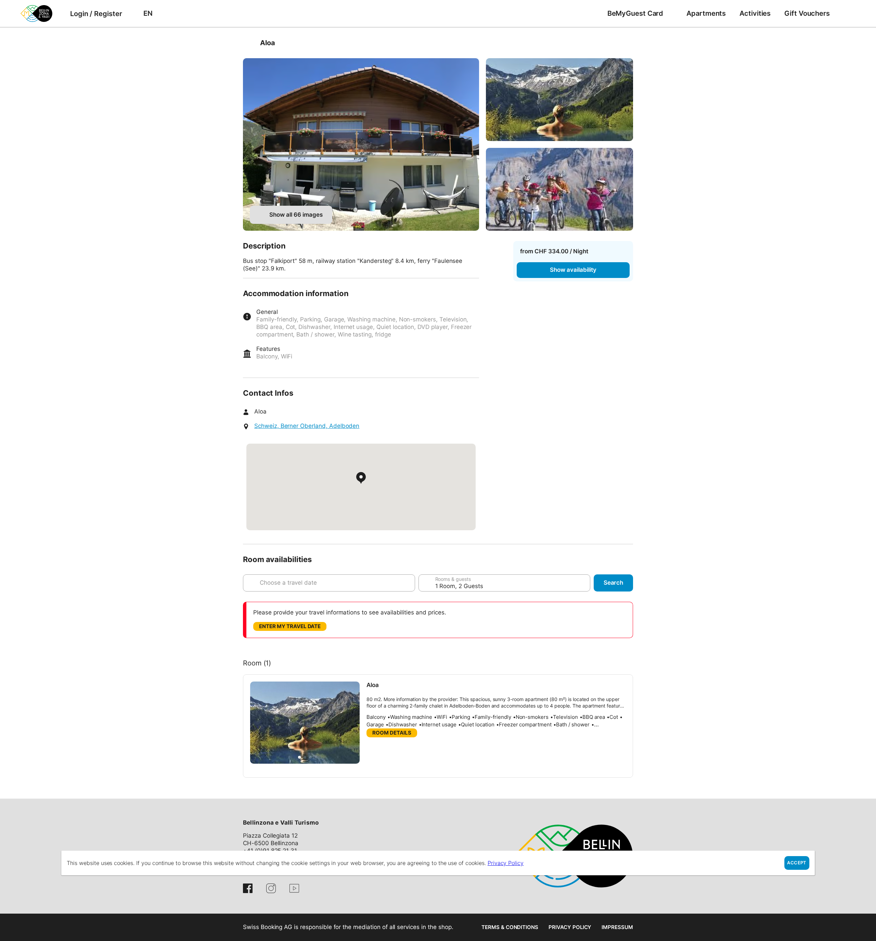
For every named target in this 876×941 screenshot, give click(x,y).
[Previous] (249, 43)
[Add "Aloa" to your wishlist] (626, 43)
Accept (796, 862)
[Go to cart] (846, 13)
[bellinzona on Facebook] (248, 888)
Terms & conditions (509, 927)
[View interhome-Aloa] (361, 144)
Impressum (617, 927)
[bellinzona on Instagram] (271, 888)
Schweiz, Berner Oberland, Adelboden (306, 425)
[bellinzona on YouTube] (294, 888)
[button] (299, 757)
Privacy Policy (570, 927)
